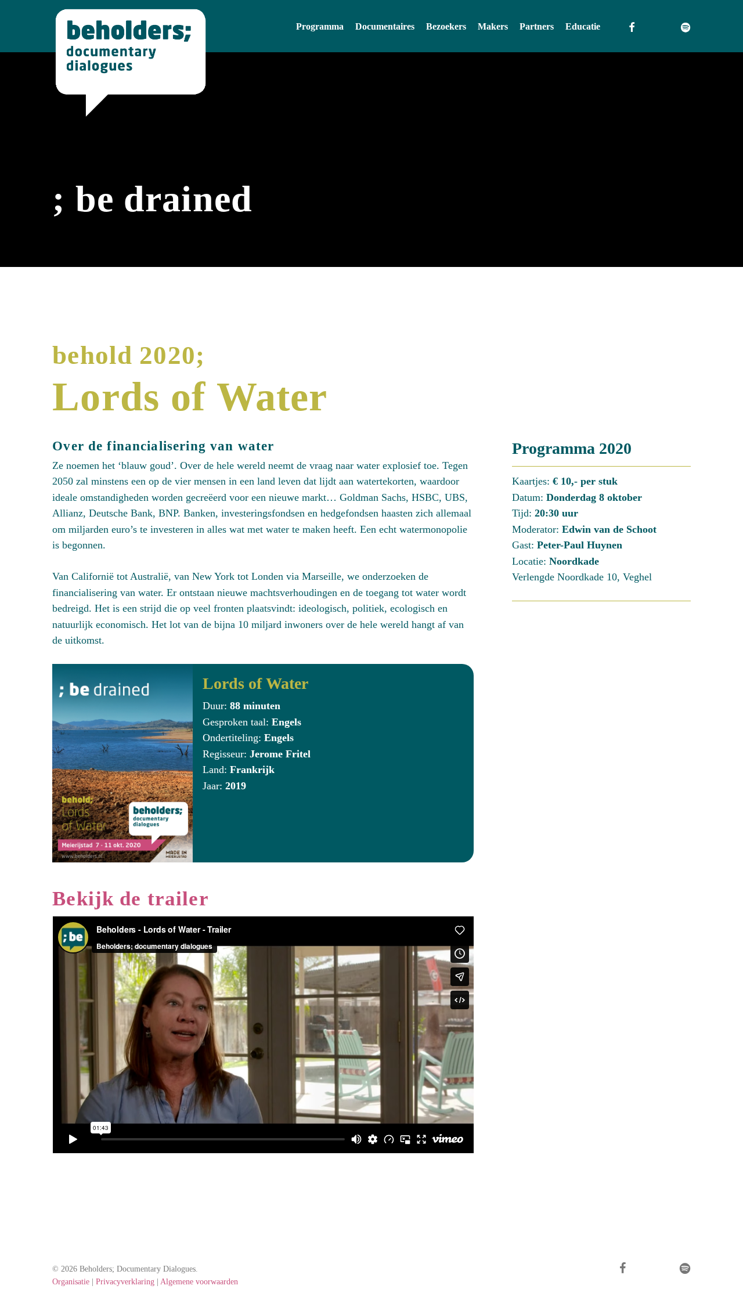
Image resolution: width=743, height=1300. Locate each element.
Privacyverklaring (125, 1281)
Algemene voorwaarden (199, 1281)
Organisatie (70, 1281)
